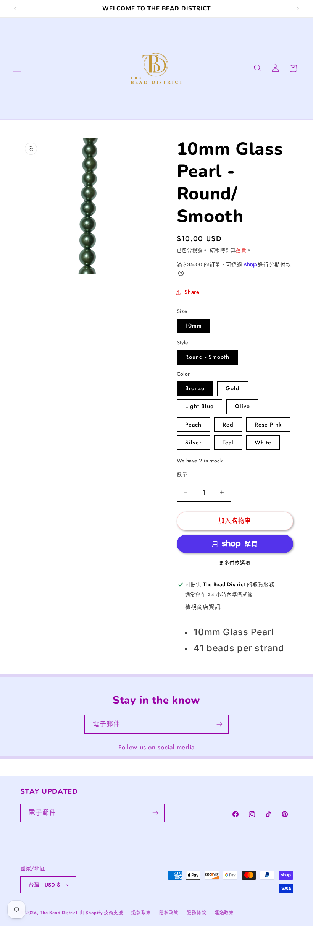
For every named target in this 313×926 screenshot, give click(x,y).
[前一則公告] (15, 8)
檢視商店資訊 (203, 607)
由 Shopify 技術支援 (101, 913)
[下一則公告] (297, 8)
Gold (233, 388)
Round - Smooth (207, 357)
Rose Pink (268, 424)
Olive (242, 406)
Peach (193, 424)
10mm (193, 325)
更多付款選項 (234, 562)
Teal (228, 442)
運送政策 (224, 913)
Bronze (195, 388)
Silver (193, 442)
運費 (241, 250)
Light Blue (199, 406)
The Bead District (58, 913)
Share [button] (192, 292)
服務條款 (196, 913)
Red (228, 424)
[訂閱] (219, 724)
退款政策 (141, 913)
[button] (17, 68)
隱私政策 (169, 913)
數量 (182, 474)
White (263, 442)
